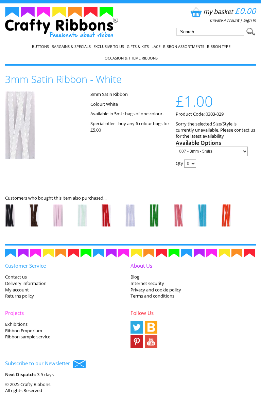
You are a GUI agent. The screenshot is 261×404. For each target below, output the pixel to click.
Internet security (147, 283)
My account (17, 290)
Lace (156, 46)
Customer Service (25, 265)
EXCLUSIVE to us (108, 46)
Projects (14, 312)
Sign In (249, 20)
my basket (229, 11)
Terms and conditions (152, 296)
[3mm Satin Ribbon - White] (20, 157)
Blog (134, 277)
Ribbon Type (218, 46)
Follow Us (142, 312)
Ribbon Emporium (23, 330)
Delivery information (26, 283)
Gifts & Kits (138, 46)
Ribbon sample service (27, 337)
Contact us (16, 277)
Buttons (40, 46)
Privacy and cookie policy (155, 290)
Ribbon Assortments (183, 46)
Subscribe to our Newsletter (39, 363)
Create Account (224, 20)
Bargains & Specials (71, 46)
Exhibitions (16, 324)
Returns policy (19, 296)
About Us (141, 265)
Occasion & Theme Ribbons (131, 58)
